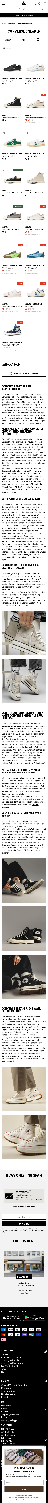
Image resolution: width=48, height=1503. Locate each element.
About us (5, 1354)
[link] (24, 3)
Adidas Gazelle (8, 1434)
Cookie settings (8, 1390)
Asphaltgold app (9, 1420)
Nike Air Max (7, 1440)
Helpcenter (6, 1405)
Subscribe (24, 1224)
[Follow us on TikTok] (45, 1381)
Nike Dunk (6, 1437)
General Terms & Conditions (14, 1385)
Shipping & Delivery (10, 1414)
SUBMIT (24, 1489)
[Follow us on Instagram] (45, 1351)
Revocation (6, 1388)
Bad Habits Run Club (10, 1366)
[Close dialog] (43, 1448)
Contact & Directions (11, 1357)
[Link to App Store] (11, 1317)
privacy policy (40, 1229)
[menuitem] (8, 39)
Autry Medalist (8, 1443)
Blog (3, 1371)
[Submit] (43, 9)
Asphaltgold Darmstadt (12, 1363)
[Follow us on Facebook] (45, 1410)
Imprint (4, 1396)
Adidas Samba (7, 1431)
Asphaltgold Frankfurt (11, 1360)
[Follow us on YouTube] (45, 1440)
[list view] (42, 39)
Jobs (3, 1369)
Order (4, 1408)
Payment (5, 1411)
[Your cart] (45, 3)
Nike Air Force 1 (8, 1429)
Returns (4, 1417)
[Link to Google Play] (34, 1317)
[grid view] (38, 39)
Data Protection (8, 1393)
